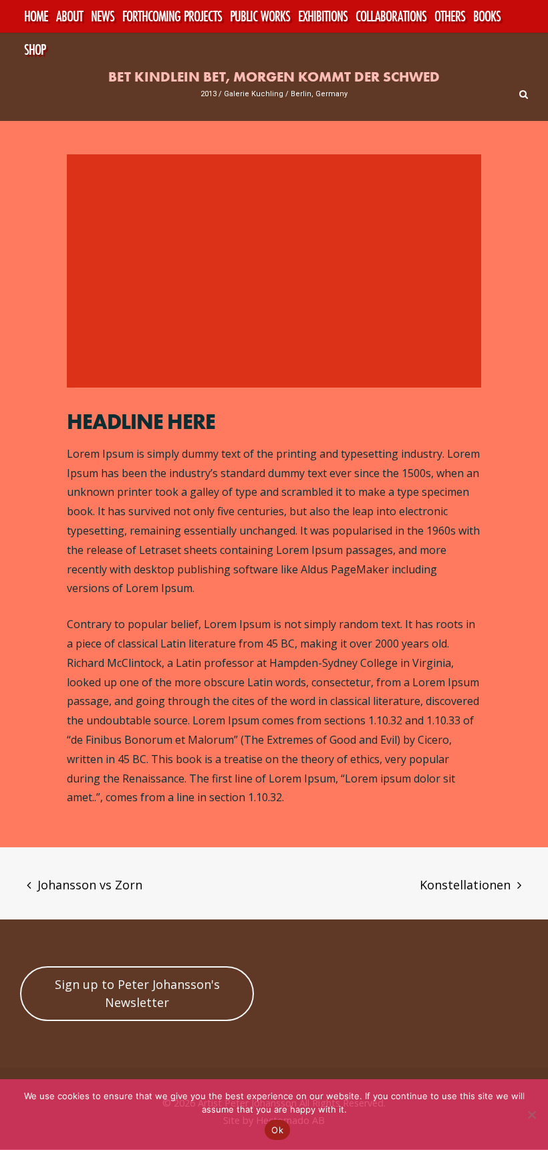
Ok (277, 1130)
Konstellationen (465, 885)
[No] (531, 1114)
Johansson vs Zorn (89, 885)
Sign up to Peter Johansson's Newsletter (137, 993)
